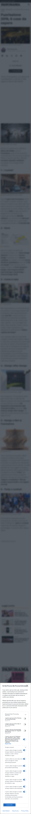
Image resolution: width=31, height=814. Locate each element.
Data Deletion (6, 810)
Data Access (15, 810)
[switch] (24, 718)
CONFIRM (9, 805)
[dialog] (15, 748)
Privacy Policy (24, 810)
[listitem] (15, 714)
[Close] (27, 686)
